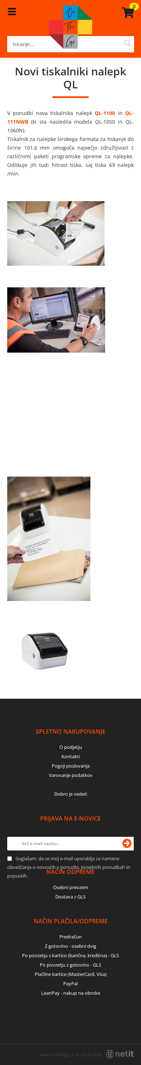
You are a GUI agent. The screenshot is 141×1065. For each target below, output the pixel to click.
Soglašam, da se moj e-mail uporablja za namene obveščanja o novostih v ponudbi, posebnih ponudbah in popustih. (68, 867)
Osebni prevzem (70, 887)
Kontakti (70, 756)
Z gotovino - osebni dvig (70, 946)
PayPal (70, 983)
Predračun (70, 936)
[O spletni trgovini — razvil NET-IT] (120, 1054)
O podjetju (70, 747)
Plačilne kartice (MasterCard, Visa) (71, 974)
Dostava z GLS (70, 896)
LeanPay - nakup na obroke (70, 993)
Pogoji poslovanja (71, 766)
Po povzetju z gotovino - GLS (70, 965)
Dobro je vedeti (70, 794)
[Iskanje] (128, 44)
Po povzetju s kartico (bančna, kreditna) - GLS (70, 955)
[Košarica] (127, 12)
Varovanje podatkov (71, 775)
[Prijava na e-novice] (127, 843)
